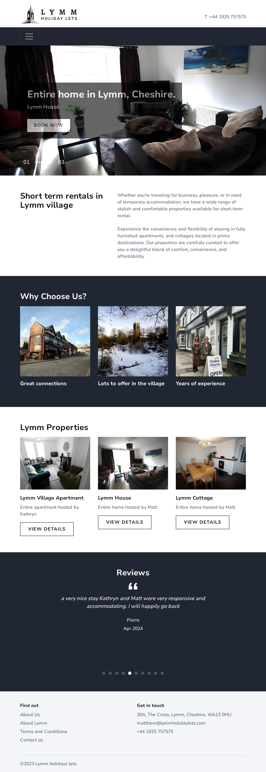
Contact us (31, 740)
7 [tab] (142, 673)
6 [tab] (136, 673)
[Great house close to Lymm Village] (133, 463)
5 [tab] (129, 673)
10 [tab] (162, 673)
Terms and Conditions (43, 731)
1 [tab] (28, 160)
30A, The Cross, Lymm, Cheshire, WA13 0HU (184, 715)
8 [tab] (149, 673)
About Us (30, 715)
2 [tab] (51, 160)
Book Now (49, 125)
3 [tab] (63, 160)
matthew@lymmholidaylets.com (171, 723)
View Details (47, 529)
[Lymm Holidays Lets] (48, 13)
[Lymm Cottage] (211, 463)
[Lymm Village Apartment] (55, 463)
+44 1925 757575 (228, 17)
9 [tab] (155, 673)
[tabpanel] (133, 111)
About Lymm (33, 723)
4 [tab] (123, 673)
